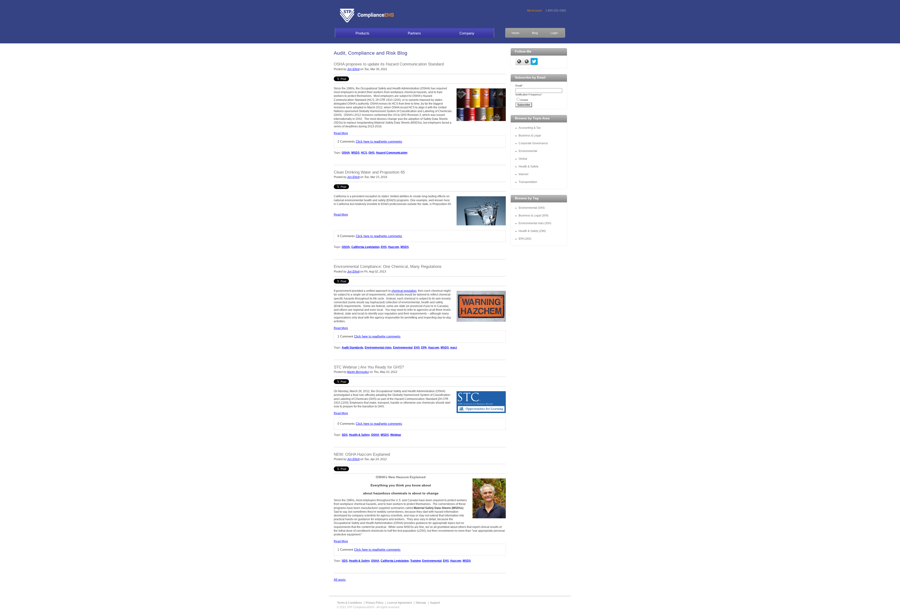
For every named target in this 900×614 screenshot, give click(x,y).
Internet (523, 174)
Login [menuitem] (554, 32)
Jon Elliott (353, 69)
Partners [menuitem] (414, 33)
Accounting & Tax (530, 127)
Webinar (395, 434)
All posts (340, 579)
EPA (424, 347)
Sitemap (421, 602)
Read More (341, 133)
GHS (371, 152)
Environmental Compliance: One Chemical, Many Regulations (388, 266)
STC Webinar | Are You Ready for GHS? (369, 367)
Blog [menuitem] (535, 32)
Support (435, 602)
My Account (534, 10)
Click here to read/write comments (379, 141)
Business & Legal (530, 135)
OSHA (346, 152)
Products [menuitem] (362, 33)
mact (453, 347)
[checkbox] (538, 99)
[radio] (538, 99)
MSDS (355, 152)
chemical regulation (403, 290)
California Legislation (365, 247)
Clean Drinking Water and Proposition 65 (369, 172)
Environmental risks (378, 347)
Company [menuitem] (466, 33)
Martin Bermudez (358, 372)
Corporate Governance (534, 143)
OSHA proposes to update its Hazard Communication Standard (389, 64)
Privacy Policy (374, 602)
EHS (384, 247)
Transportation (528, 182)
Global (523, 158)
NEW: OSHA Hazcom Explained (362, 454)
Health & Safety (359, 434)
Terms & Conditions (349, 602)
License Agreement (399, 602)
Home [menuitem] (515, 32)
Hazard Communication (391, 152)
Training (415, 560)
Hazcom (393, 247)
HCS (364, 152)
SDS (345, 434)
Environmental (402, 347)
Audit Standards (352, 347)
